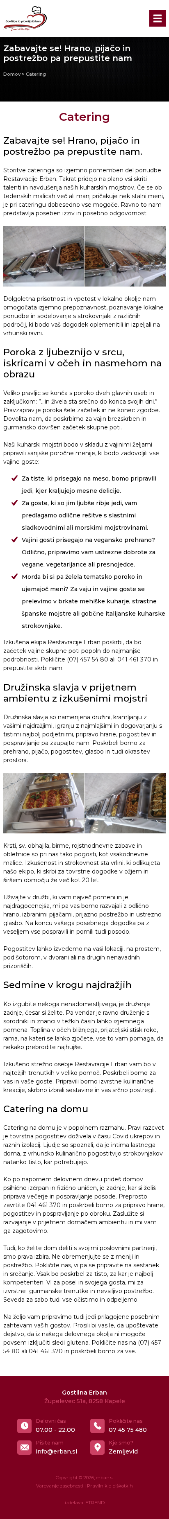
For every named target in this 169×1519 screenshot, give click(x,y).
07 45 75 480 (128, 1429)
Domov (12, 74)
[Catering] (43, 256)
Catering (36, 74)
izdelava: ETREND (85, 1502)
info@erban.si (56, 1451)
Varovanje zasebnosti (59, 1486)
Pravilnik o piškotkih (110, 1486)
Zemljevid (123, 1451)
